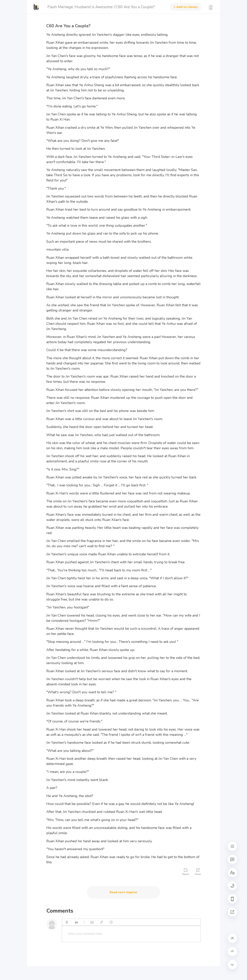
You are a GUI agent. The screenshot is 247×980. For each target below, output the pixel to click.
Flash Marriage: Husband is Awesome (80, 6)
